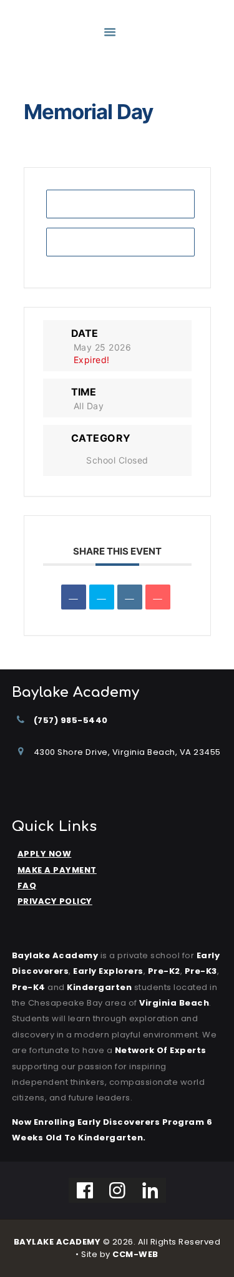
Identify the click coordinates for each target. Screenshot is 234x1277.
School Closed (117, 460)
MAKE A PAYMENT (57, 870)
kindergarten (99, 987)
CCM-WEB (135, 1254)
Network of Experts (161, 1050)
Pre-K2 (164, 971)
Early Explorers (108, 971)
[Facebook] (85, 1190)
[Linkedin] (129, 597)
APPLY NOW (44, 854)
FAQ (27, 885)
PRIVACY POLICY (54, 901)
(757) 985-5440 (71, 720)
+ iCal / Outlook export (120, 241)
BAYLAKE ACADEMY (57, 1242)
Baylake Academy (55, 955)
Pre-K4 (29, 987)
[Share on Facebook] (73, 597)
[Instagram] (117, 1190)
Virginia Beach (174, 1003)
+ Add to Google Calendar (120, 203)
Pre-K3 (201, 971)
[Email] (157, 597)
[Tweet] (101, 597)
